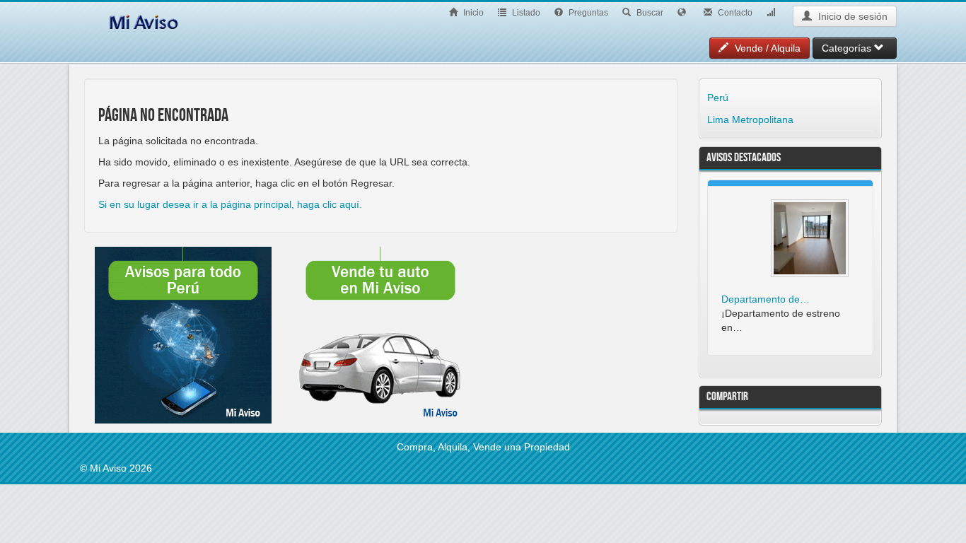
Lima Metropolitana (750, 119)
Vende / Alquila (766, 48)
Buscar (648, 13)
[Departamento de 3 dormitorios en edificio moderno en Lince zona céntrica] (810, 238)
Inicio (472, 13)
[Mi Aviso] (143, 19)
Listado (525, 13)
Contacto (734, 13)
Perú (717, 97)
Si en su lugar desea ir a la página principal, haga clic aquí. (230, 204)
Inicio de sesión (851, 16)
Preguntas (587, 13)
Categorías (848, 48)
